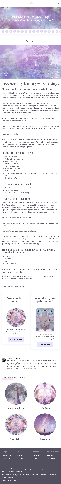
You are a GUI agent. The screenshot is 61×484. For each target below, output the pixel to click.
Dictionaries (36, 455)
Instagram (30, 368)
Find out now (45, 344)
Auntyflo (8, 469)
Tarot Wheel (21, 458)
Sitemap (4, 480)
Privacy (15, 480)
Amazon (16, 368)
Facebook (35, 368)
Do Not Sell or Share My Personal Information (13, 471)
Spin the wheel (16, 339)
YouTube (21, 368)
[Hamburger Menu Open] (3, 3)
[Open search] (58, 3)
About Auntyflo (6, 455)
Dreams (34, 458)
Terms (9, 480)
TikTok (25, 368)
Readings (50, 455)
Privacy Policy (6, 458)
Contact (4, 462)
